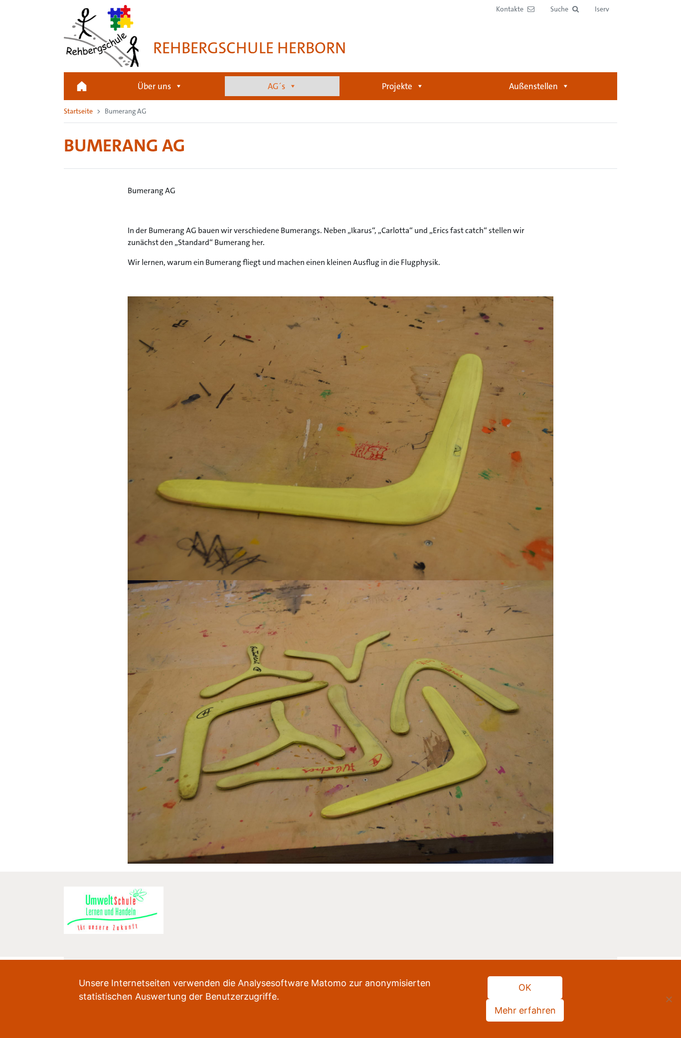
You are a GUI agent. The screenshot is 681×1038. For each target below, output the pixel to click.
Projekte (397, 86)
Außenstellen (533, 86)
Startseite (82, 86)
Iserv (602, 8)
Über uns (154, 86)
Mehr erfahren (525, 1010)
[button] (564, 9)
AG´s (276, 86)
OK (524, 987)
